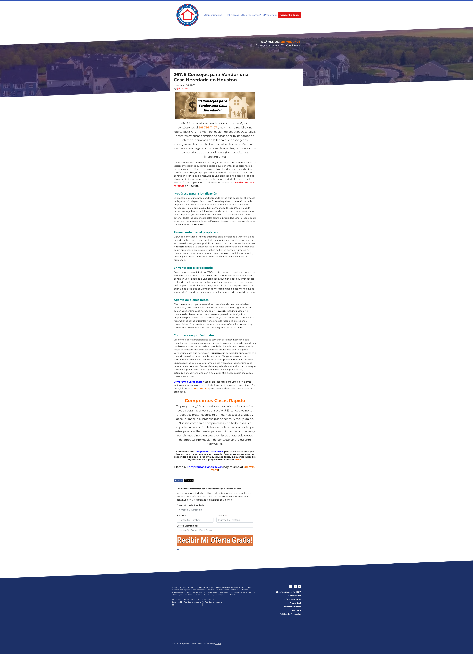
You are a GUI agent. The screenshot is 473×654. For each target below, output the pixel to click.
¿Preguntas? (270, 15)
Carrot (218, 643)
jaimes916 (182, 88)
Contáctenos (293, 45)
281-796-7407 (290, 42)
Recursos (296, 610)
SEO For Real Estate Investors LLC (201, 599)
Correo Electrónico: (187, 525)
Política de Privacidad (290, 614)
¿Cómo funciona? (213, 15)
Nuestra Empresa (292, 607)
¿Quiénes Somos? (251, 15)
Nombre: (181, 515)
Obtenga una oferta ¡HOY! (270, 45)
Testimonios (232, 15)
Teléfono (221, 515)
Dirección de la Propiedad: (191, 505)
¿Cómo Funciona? (292, 599)
